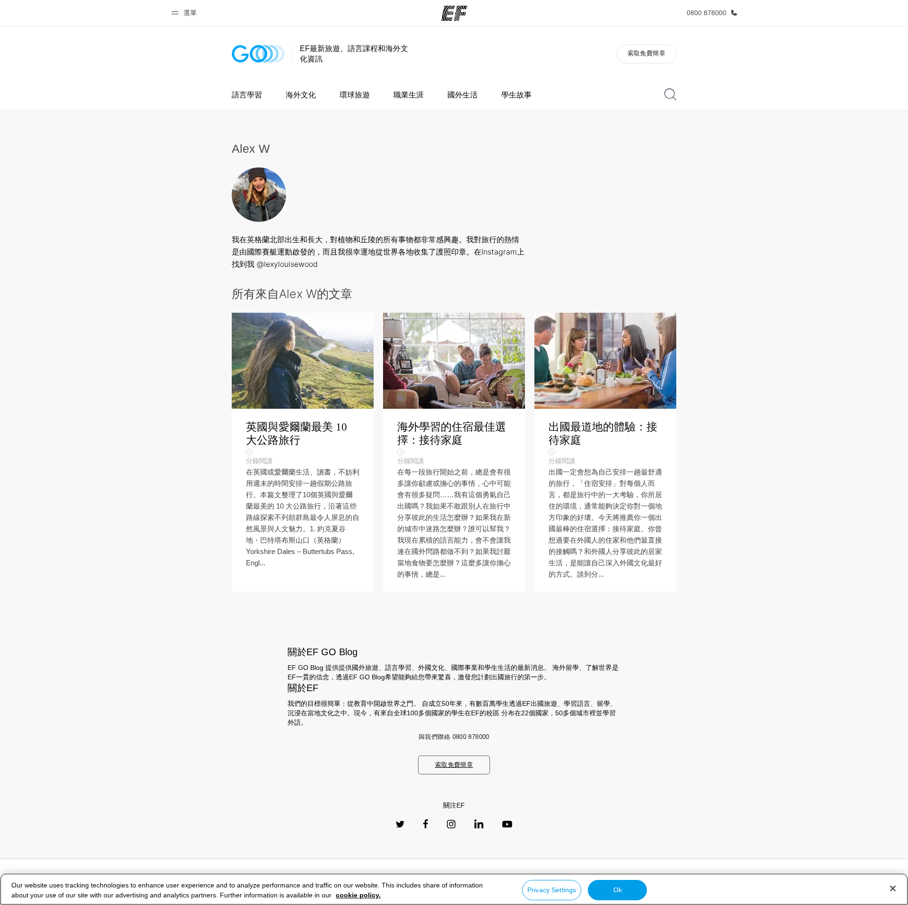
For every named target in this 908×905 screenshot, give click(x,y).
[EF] (454, 13)
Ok (617, 890)
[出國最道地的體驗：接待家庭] (605, 452)
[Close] (892, 888)
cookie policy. (358, 895)
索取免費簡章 (646, 53)
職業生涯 (408, 95)
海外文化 (301, 95)
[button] (185, 13)
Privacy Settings (551, 890)
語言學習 (247, 95)
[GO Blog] (258, 54)
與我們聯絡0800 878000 (454, 736)
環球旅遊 (355, 95)
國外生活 (462, 95)
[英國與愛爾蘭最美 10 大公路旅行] (303, 452)
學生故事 (516, 95)
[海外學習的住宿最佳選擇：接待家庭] (454, 452)
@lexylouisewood (287, 264)
